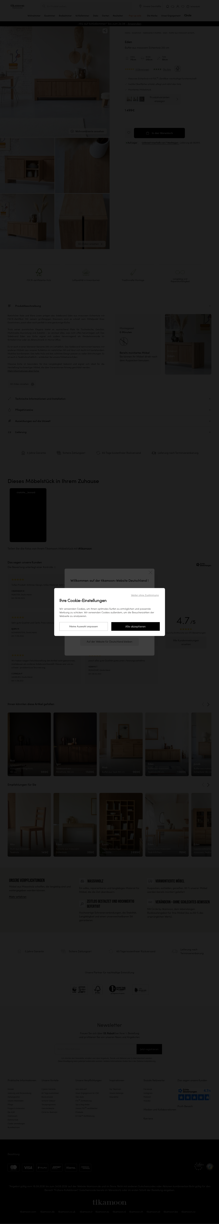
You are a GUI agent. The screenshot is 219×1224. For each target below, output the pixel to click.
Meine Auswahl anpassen (83, 626)
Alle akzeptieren (135, 626)
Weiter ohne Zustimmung (145, 595)
